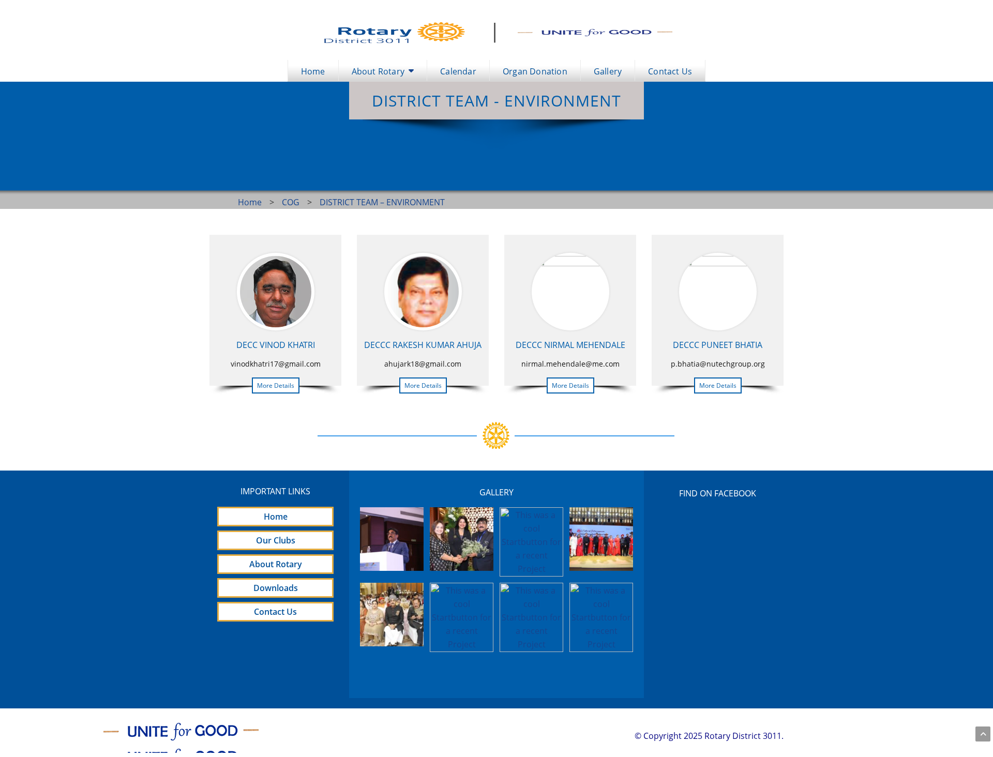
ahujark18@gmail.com (422, 364)
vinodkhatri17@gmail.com (276, 364)
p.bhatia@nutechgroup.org (718, 364)
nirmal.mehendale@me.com (570, 364)
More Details (275, 385)
